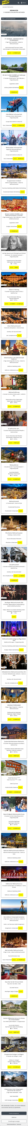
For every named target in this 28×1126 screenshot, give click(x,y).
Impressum (19, 1124)
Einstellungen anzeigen (14, 1121)
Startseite (5, 7)
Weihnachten (10, 7)
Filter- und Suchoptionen (8, 19)
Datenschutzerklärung (11, 1124)
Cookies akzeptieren (14, 1113)
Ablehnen (14, 1117)
